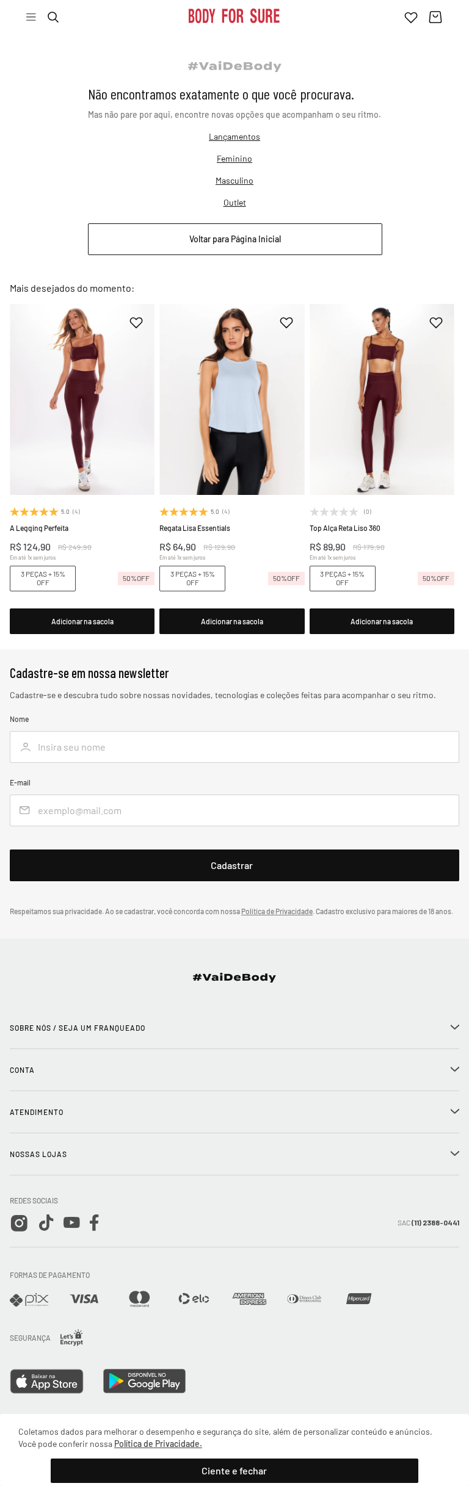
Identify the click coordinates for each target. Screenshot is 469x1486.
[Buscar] (53, 17)
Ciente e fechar (234, 1470)
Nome (19, 719)
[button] (82, 621)
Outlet (235, 202)
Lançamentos (234, 136)
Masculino (234, 180)
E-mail (20, 783)
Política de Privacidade (277, 911)
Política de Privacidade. (158, 1443)
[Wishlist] (411, 17)
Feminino (234, 158)
